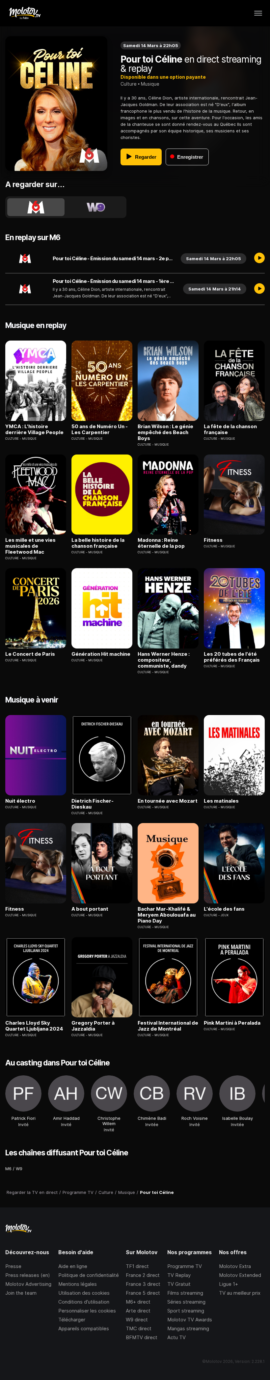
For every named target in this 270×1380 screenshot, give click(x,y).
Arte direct (138, 1311)
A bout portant (89, 909)
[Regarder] (259, 258)
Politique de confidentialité (88, 1275)
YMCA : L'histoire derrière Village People (34, 429)
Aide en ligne (72, 1266)
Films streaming (185, 1293)
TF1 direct (137, 1266)
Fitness (213, 540)
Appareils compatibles (83, 1328)
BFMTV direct (141, 1337)
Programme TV (184, 1266)
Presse (13, 1266)
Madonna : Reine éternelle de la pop (161, 543)
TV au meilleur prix (239, 1293)
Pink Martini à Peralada (232, 1023)
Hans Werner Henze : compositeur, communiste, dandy (164, 660)
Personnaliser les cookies (87, 1311)
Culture (129, 84)
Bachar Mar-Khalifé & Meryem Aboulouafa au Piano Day (167, 915)
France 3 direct (143, 1284)
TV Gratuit (179, 1284)
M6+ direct (138, 1302)
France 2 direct (143, 1275)
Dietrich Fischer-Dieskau (92, 804)
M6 (8, 1168)
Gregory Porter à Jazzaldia (93, 1026)
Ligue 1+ (228, 1284)
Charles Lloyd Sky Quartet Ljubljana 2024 (34, 1026)
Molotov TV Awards (189, 1319)
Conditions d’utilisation (83, 1302)
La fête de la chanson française (230, 429)
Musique (150, 84)
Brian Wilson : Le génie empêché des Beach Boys (165, 432)
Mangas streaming (188, 1328)
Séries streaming (186, 1302)
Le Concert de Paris (30, 654)
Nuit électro (20, 801)
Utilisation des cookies (84, 1293)
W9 (19, 1168)
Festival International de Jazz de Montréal (168, 1026)
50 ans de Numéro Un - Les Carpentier (99, 429)
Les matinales (221, 801)
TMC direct (138, 1328)
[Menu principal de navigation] (258, 13)
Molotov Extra (235, 1266)
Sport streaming (185, 1311)
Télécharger (71, 1319)
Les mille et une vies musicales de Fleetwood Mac (30, 546)
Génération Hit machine (100, 654)
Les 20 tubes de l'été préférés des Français (232, 657)
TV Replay (179, 1275)
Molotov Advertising (28, 1284)
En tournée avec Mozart (168, 801)
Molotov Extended (240, 1275)
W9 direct (137, 1319)
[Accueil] (24, 13)
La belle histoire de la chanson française (97, 543)
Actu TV (176, 1337)
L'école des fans (224, 909)
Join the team (21, 1293)
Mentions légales (77, 1284)
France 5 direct (143, 1293)
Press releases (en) (27, 1275)
